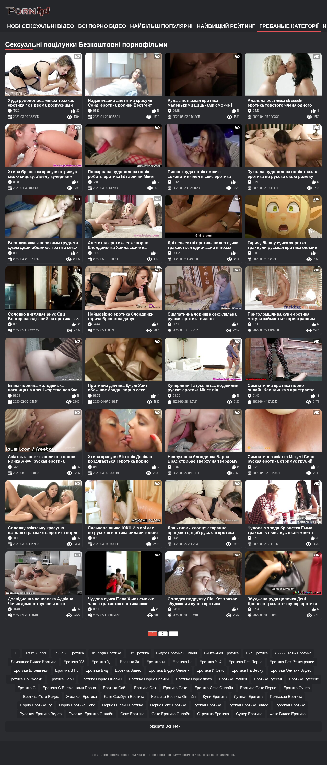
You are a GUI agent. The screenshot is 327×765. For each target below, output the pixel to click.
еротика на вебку (247, 670)
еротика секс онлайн (213, 688)
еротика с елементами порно (69, 688)
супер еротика (249, 714)
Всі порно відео (102, 26)
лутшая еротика (248, 696)
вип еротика (257, 653)
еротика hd (182, 661)
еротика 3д (129, 661)
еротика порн (61, 679)
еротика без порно (245, 661)
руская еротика (207, 705)
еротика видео (128, 670)
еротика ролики (233, 679)
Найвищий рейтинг (226, 26)
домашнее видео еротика (33, 661)
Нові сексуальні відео (40, 26)
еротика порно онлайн (101, 679)
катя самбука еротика (124, 696)
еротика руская (268, 679)
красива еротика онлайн (173, 696)
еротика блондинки (31, 670)
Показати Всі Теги (164, 726)
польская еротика (286, 696)
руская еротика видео (248, 705)
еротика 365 (74, 661)
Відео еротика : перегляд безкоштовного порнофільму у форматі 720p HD (152, 755)
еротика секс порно (258, 688)
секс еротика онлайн (170, 714)
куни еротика (215, 696)
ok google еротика (106, 653)
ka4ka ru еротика (69, 653)
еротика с (26, 688)
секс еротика (132, 714)
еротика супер (296, 688)
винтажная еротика (221, 653)
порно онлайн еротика (122, 705)
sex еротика (138, 653)
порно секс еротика (168, 705)
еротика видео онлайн (168, 670)
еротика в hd (66, 670)
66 (15, 653)
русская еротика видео (41, 714)
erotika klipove (35, 653)
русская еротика (290, 705)
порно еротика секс (77, 705)
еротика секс (175, 688)
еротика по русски (25, 679)
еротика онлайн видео (291, 670)
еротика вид (97, 670)
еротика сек (145, 688)
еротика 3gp (102, 661)
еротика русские (304, 679)
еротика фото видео (41, 696)
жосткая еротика (81, 696)
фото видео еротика (288, 714)
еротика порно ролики (149, 679)
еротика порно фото (194, 679)
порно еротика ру (36, 705)
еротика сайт (115, 688)
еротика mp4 (210, 661)
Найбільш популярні (161, 26)
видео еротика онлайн (176, 653)
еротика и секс (210, 670)
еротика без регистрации (292, 661)
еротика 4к (156, 661)
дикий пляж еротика (293, 653)
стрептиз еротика (213, 714)
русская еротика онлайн (91, 714)
